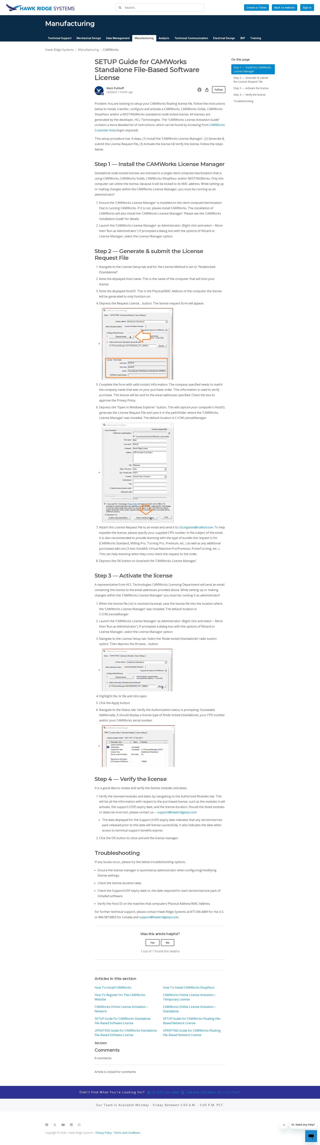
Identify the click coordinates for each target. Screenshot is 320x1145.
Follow (219, 89)
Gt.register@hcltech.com (196, 527)
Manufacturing (144, 38)
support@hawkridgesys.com (176, 812)
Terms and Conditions (127, 1132)
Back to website (284, 7)
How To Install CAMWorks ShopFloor (189, 987)
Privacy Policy (103, 1132)
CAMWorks (111, 50)
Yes (152, 942)
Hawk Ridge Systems (59, 50)
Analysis (164, 38)
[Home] (40, 7)
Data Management (118, 38)
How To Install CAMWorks (113, 987)
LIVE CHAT (231, 1092)
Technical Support (59, 38)
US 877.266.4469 (165, 1092)
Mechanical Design (88, 38)
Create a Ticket (256, 7)
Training (255, 38)
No (167, 942)
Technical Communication (191, 38)
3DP (242, 38)
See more (101, 1042)
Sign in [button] (307, 7)
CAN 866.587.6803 (200, 1092)
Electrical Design (224, 38)
